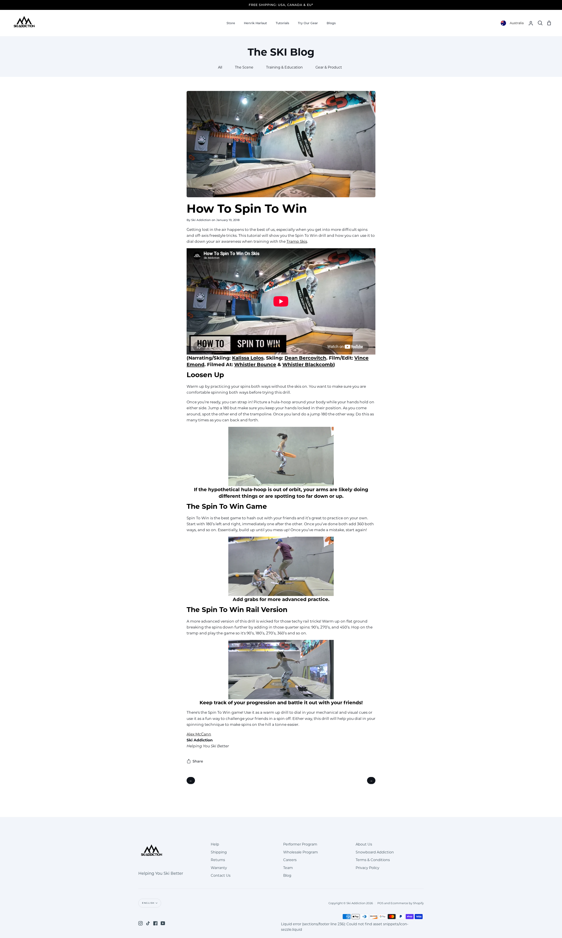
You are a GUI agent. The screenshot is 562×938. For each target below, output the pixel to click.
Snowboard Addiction (375, 852)
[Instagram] (140, 923)
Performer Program (300, 844)
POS (380, 903)
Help (215, 844)
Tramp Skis (296, 241)
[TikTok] (148, 923)
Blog (287, 875)
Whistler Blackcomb (307, 364)
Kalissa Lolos (247, 358)
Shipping (219, 852)
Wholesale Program (300, 852)
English (148, 903)
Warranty (219, 868)
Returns (218, 860)
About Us (364, 844)
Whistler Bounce (255, 364)
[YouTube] (163, 923)
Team (288, 868)
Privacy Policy (367, 868)
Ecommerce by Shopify (407, 903)
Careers (290, 860)
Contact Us (221, 875)
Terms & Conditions (373, 860)
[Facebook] (155, 923)
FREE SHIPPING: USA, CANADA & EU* (281, 5)
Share (198, 761)
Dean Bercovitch (305, 358)
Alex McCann (199, 734)
